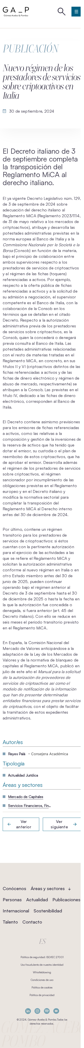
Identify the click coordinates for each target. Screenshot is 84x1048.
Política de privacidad (42, 995)
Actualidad (37, 899)
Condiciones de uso (42, 980)
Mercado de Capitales (25, 796)
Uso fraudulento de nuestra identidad (42, 964)
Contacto (32, 922)
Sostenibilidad (48, 911)
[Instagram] (37, 1011)
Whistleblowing (42, 972)
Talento (10, 922)
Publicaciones (66, 899)
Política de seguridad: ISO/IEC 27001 (42, 957)
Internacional (16, 911)
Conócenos (14, 888)
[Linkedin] (28, 1011)
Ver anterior (23, 824)
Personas (12, 899)
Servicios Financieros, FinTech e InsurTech (30, 805)
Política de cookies (42, 987)
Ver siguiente (59, 824)
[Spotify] (47, 1011)
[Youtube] (56, 1011)
